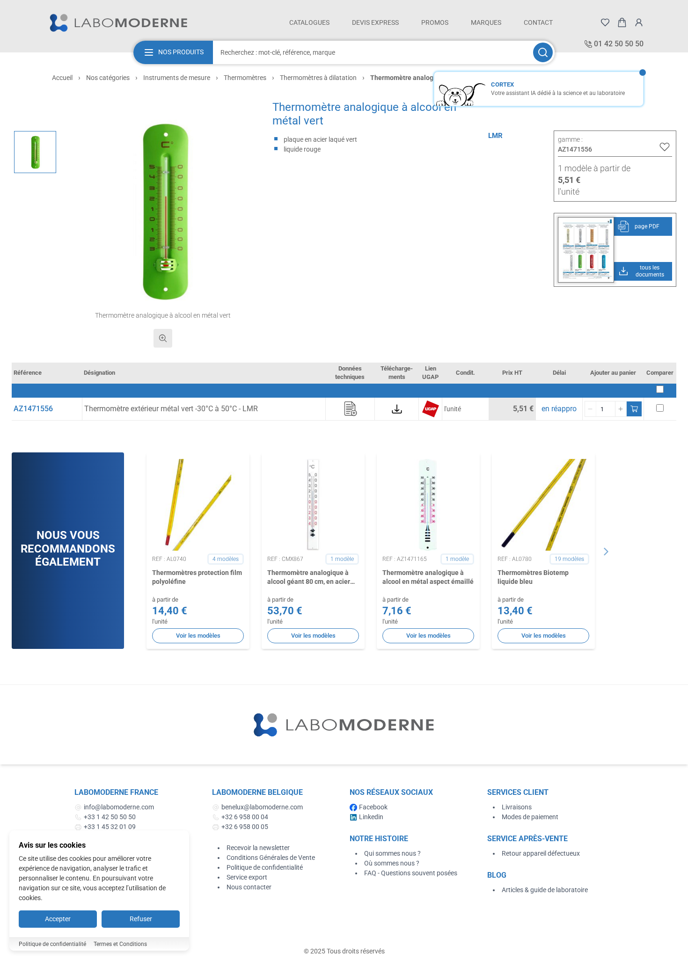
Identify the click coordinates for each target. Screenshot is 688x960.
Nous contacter (249, 887)
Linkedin (371, 817)
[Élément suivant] (606, 551)
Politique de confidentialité (265, 867)
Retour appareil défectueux (541, 853)
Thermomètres (245, 77)
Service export (247, 877)
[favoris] (605, 22)
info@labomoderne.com (119, 807)
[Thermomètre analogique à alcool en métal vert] (35, 152)
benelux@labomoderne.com (262, 807)
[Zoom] (163, 338)
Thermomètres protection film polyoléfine (197, 577)
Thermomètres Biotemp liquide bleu (533, 577)
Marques (486, 22)
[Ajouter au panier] (634, 408)
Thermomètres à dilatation (318, 77)
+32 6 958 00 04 (244, 817)
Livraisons (517, 807)
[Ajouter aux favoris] (664, 146)
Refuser (141, 919)
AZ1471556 (33, 408)
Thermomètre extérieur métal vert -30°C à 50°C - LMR (171, 408)
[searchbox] (372, 52)
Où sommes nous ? (391, 863)
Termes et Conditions (120, 944)
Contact (538, 22)
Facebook (373, 807)
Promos (434, 22)
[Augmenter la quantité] (620, 408)
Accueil (62, 77)
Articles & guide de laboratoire (545, 890)
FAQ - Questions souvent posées (410, 873)
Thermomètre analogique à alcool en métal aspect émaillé (428, 577)
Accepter (58, 919)
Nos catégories (108, 77)
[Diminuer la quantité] (590, 408)
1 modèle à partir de (594, 168)
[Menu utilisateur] (639, 22)
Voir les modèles (198, 635)
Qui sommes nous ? (392, 853)
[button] (163, 210)
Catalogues (309, 22)
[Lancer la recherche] (543, 52)
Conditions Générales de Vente (271, 857)
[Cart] (622, 22)
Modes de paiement (530, 817)
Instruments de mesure (176, 77)
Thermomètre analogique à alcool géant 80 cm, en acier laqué (308, 578)
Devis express (375, 22)
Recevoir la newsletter (258, 847)
